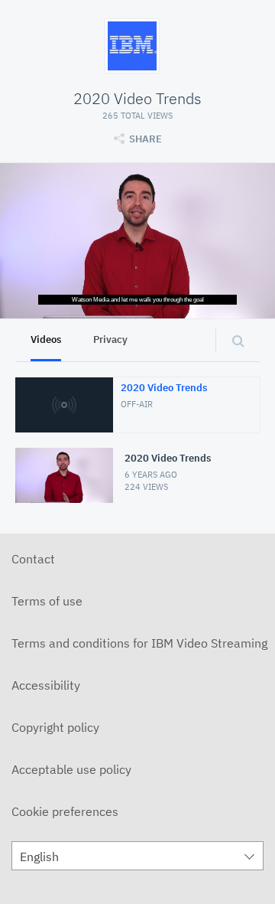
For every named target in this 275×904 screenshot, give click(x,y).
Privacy (110, 339)
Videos (46, 339)
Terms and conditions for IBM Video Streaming (139, 643)
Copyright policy (55, 727)
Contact (33, 558)
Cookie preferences (64, 811)
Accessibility (45, 685)
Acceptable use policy (71, 769)
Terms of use (46, 601)
